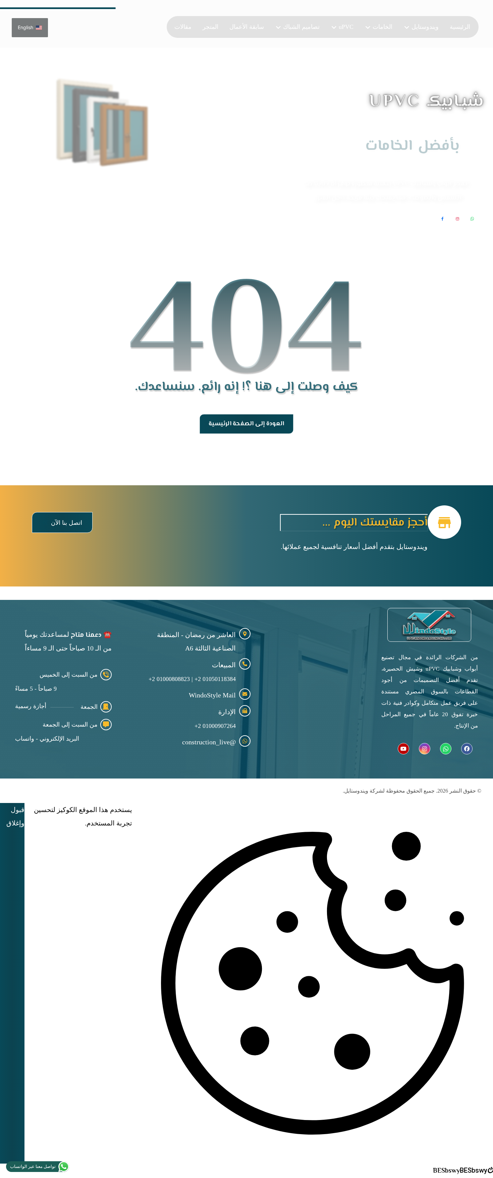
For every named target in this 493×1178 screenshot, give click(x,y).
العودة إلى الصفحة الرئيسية (246, 424)
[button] (62, 522)
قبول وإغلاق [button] (15, 816)
